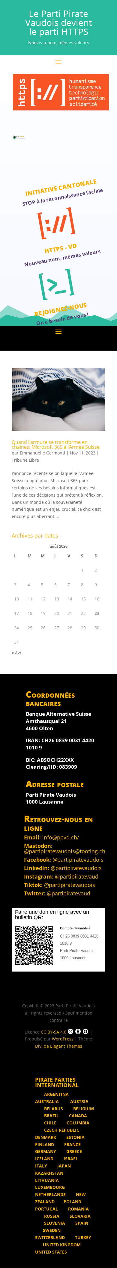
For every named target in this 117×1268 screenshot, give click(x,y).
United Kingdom (62, 1245)
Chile (49, 1123)
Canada (77, 1115)
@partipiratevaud (76, 876)
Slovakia (79, 1216)
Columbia (77, 1123)
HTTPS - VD (60, 248)
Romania (78, 1209)
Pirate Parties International (57, 1082)
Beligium (83, 1108)
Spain (81, 1223)
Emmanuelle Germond (42, 453)
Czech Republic (61, 1130)
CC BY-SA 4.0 (53, 1032)
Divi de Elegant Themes (58, 1046)
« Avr (17, 653)
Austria (78, 1101)
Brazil (51, 1115)
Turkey (82, 1237)
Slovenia (54, 1223)
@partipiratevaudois (78, 859)
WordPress (63, 1039)
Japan (63, 1166)
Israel (70, 1158)
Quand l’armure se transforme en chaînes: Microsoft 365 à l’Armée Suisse (56, 444)
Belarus (53, 1108)
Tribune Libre (25, 460)
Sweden (52, 1230)
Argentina (56, 1094)
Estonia (75, 1137)
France (72, 1144)
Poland (72, 1201)
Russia (51, 1216)
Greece (73, 1151)
